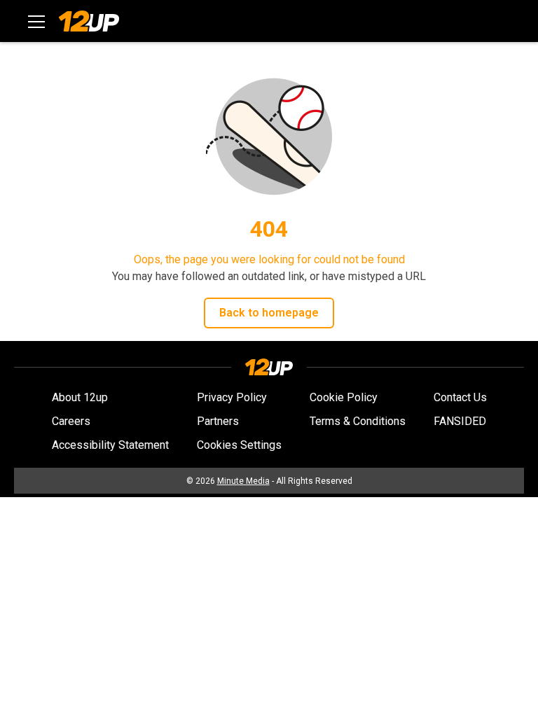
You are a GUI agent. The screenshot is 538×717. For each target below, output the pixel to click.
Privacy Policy (232, 397)
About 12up (80, 397)
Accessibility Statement (110, 445)
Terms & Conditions (358, 421)
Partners (218, 421)
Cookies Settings (239, 445)
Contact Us (460, 397)
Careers (71, 421)
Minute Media (243, 481)
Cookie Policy (344, 397)
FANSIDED (460, 421)
